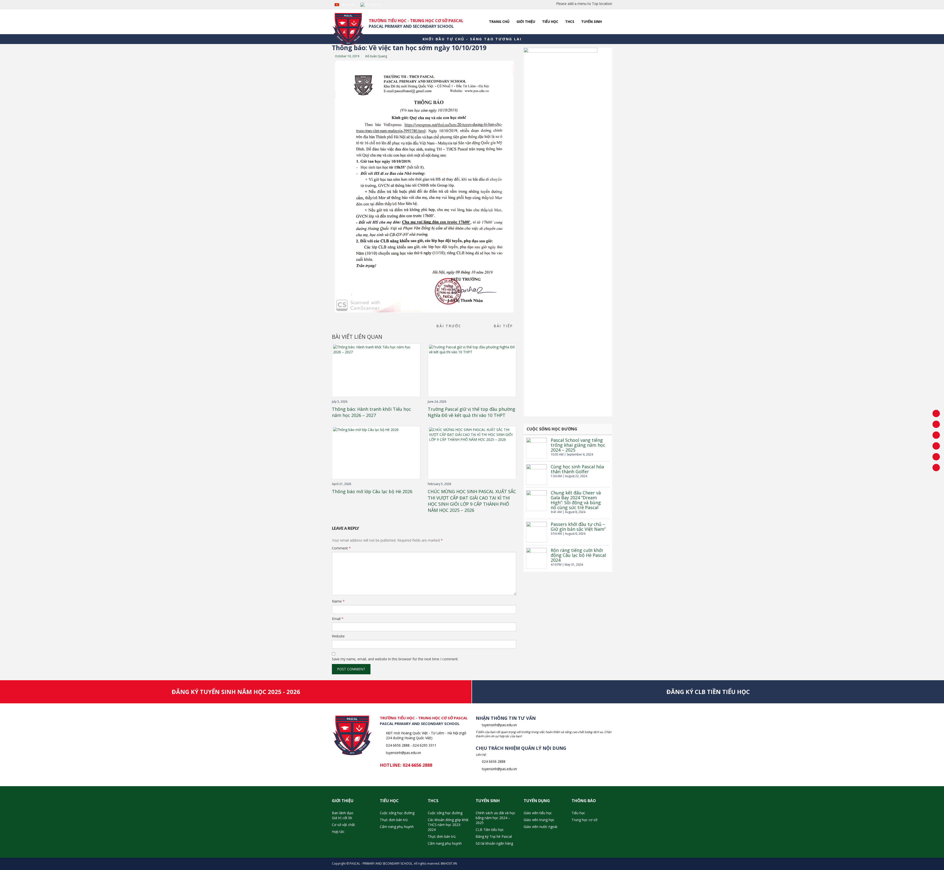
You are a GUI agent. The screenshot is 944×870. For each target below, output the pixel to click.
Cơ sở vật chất (343, 824)
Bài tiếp (505, 326)
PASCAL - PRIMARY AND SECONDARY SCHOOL (381, 863)
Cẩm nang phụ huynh (397, 826)
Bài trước (447, 326)
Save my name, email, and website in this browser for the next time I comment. (395, 659)
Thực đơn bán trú (394, 819)
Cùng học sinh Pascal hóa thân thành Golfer (577, 469)
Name (338, 601)
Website (338, 636)
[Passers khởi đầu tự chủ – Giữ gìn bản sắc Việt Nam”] (536, 532)
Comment (341, 548)
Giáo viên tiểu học (538, 813)
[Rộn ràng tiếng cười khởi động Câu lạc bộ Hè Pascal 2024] (536, 558)
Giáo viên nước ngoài (540, 826)
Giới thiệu (525, 21)
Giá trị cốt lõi (342, 817)
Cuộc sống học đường (397, 813)
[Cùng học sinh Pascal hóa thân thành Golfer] (536, 474)
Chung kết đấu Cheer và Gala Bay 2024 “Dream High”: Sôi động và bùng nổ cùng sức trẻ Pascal (576, 500)
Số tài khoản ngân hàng (494, 843)
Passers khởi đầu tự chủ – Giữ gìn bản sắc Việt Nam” (578, 526)
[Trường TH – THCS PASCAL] (348, 29)
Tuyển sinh (591, 21)
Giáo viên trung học (539, 819)
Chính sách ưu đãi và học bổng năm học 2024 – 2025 (495, 818)
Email (337, 618)
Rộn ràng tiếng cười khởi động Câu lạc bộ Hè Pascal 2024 (578, 555)
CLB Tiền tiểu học (490, 829)
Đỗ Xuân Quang (376, 56)
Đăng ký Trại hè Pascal (494, 836)
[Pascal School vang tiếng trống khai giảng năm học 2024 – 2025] (536, 448)
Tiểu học (550, 21)
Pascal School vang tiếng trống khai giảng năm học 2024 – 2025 (578, 445)
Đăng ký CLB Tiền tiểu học (708, 692)
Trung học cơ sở (584, 819)
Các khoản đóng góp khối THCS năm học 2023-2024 (448, 824)
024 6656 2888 (417, 765)
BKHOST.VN (449, 863)
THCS (569, 21)
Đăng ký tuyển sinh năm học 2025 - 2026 (236, 692)
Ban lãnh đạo (342, 813)
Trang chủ (499, 21)
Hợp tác (338, 831)
